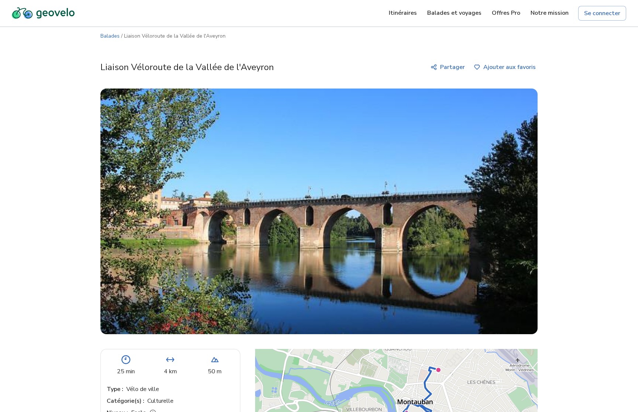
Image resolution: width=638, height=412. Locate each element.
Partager (452, 67)
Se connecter (602, 13)
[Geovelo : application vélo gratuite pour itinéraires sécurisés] (43, 13)
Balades (110, 35)
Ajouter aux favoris (509, 67)
